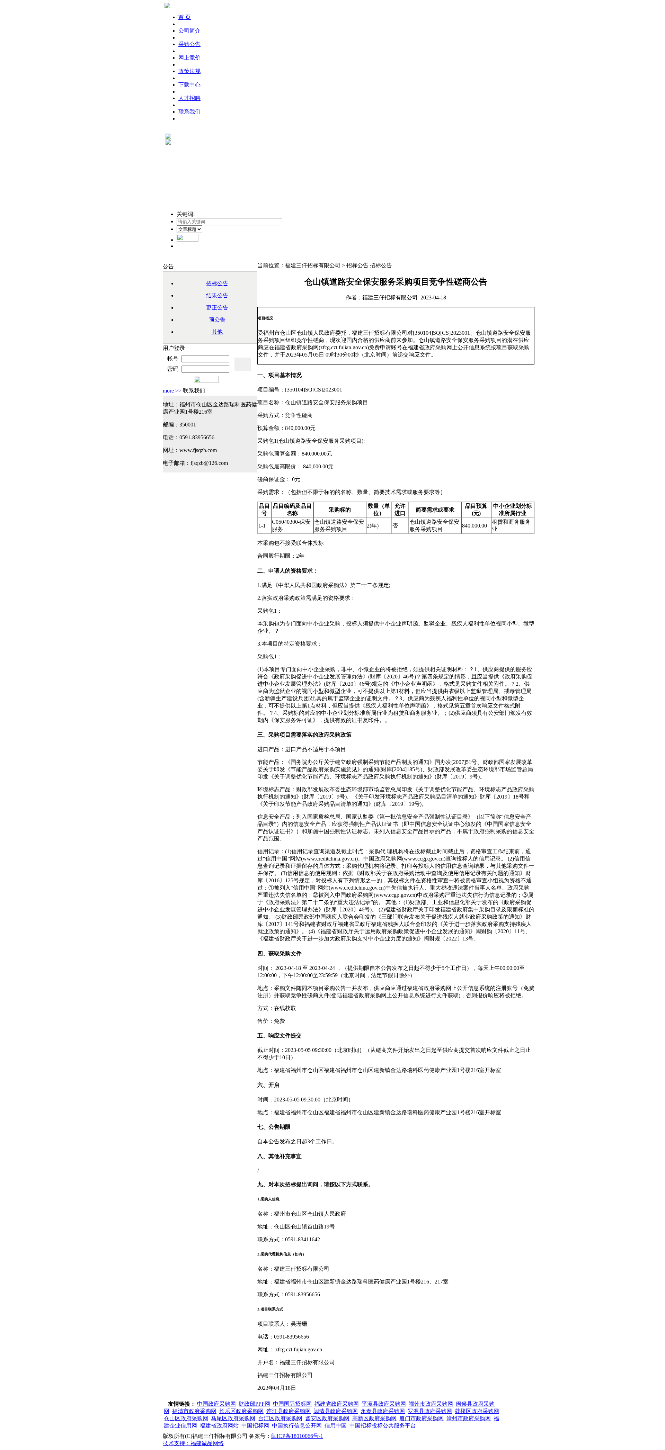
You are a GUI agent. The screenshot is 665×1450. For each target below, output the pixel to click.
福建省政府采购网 (336, 1404)
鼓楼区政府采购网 (477, 1411)
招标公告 (217, 283)
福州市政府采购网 (431, 1404)
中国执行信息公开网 (297, 1426)
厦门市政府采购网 (421, 1418)
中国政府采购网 (216, 1404)
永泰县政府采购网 (383, 1411)
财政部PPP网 (254, 1404)
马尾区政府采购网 (233, 1418)
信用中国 (336, 1426)
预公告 (217, 320)
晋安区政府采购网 (327, 1418)
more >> (172, 391)
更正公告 (217, 307)
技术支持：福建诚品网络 (193, 1443)
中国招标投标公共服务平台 (382, 1426)
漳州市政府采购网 (468, 1418)
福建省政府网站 (219, 1426)
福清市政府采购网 (194, 1411)
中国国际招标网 (292, 1404)
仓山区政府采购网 (186, 1418)
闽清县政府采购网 (335, 1411)
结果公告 (217, 295)
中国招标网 (255, 1426)
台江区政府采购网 (280, 1418)
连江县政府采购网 (288, 1411)
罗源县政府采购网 (430, 1411)
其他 (217, 332)
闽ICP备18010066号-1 (297, 1436)
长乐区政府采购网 (241, 1411)
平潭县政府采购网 (384, 1404)
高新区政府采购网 (374, 1418)
